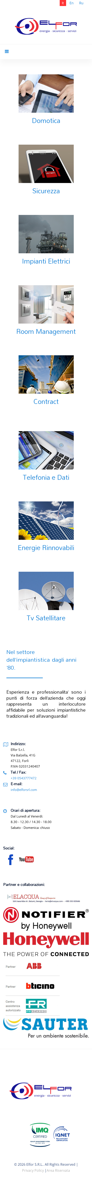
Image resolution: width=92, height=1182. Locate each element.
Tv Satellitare (46, 618)
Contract (46, 401)
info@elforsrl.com (24, 790)
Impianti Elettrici (46, 261)
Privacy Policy (33, 1170)
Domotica (46, 120)
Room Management (46, 331)
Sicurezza (46, 191)
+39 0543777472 (24, 778)
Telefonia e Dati (46, 477)
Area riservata (58, 1170)
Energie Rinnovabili (46, 547)
